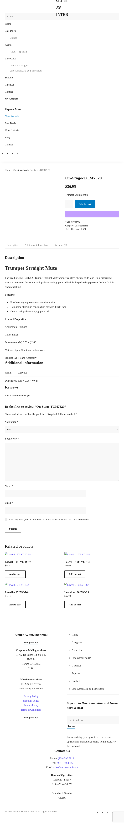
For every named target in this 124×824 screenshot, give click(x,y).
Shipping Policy (31, 700)
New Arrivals (12, 116)
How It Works (12, 130)
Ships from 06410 (78, 229)
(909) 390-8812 (66, 758)
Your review (12, 438)
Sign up (71, 726)
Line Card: (10, 58)
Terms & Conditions (31, 709)
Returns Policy (31, 705)
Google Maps (31, 642)
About (8, 44)
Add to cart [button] (15, 574)
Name (9, 486)
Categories (10, 30)
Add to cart (85, 204)
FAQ (7, 137)
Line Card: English (19, 65)
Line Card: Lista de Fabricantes (26, 70)
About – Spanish (18, 51)
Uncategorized (20, 170)
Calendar (9, 84)
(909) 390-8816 (65, 763)
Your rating (11, 422)
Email (9, 502)
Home (8, 23)
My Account (11, 98)
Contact (9, 91)
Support (9, 77)
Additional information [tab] (36, 245)
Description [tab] (12, 245)
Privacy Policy (31, 696)
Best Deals (10, 123)
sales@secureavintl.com (65, 767)
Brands (13, 37)
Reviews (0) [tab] (60, 245)
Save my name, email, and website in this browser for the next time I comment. (49, 519)
